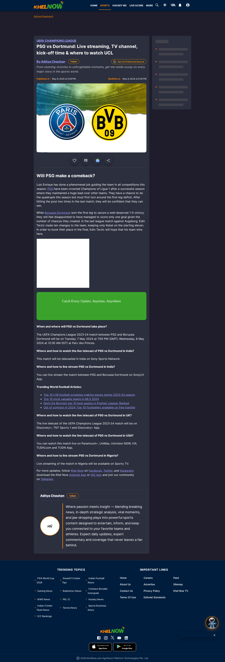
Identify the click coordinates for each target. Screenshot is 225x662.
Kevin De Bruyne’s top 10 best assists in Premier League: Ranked (86, 403)
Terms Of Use (128, 597)
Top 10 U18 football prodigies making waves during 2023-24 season (89, 394)
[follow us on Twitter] (112, 638)
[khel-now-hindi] (173, 5)
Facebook (95, 470)
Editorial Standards (155, 597)
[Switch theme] (165, 5)
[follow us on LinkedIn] (126, 638)
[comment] (86, 160)
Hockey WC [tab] (119, 5)
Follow (73, 61)
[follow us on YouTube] (119, 638)
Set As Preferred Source (131, 61)
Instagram (126, 470)
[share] (108, 160)
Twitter (107, 470)
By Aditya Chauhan (51, 61)
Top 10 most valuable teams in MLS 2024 (71, 399)
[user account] (187, 5)
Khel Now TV (180, 590)
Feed (176, 577)
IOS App (96, 475)
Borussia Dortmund (57, 212)
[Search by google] (157, 5)
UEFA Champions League (56, 40)
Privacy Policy (152, 590)
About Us (125, 584)
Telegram (47, 479)
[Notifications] (179, 5)
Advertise (149, 584)
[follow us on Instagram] (106, 638)
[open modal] (212, 622)
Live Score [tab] (136, 5)
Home (123, 577)
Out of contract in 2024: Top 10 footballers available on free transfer (89, 407)
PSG (50, 189)
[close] (214, 635)
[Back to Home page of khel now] (49, 5)
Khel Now (77, 470)
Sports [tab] (105, 5)
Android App (77, 475)
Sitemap (178, 584)
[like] (74, 160)
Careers (148, 577)
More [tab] (149, 5)
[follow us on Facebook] (99, 638)
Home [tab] (93, 5)
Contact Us (126, 590)
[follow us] (97, 160)
